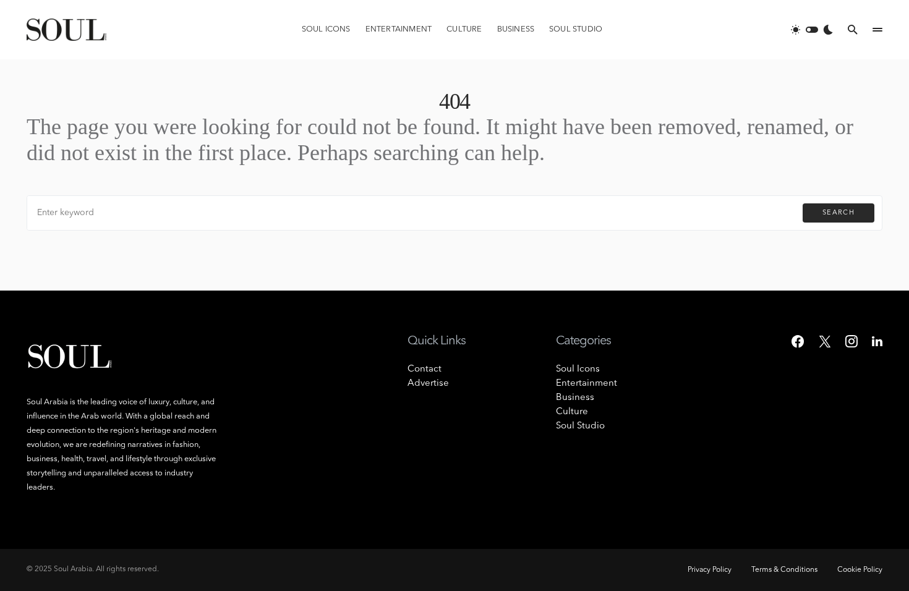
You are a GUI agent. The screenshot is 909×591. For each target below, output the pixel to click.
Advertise (428, 383)
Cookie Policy (859, 570)
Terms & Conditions (784, 570)
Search (838, 213)
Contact (425, 369)
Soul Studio (580, 426)
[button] (811, 29)
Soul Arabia (73, 569)
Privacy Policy (710, 570)
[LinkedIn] (877, 341)
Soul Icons (578, 369)
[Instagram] (851, 341)
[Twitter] (825, 341)
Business (575, 397)
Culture (572, 412)
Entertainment (586, 383)
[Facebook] (798, 341)
